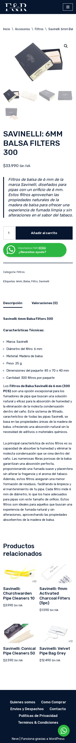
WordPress (57, 739)
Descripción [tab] (12, 303)
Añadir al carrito (44, 233)
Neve (15, 739)
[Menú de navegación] (68, 7)
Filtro (34, 281)
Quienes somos (22, 702)
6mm (19, 281)
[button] (66, 46)
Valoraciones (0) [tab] (45, 303)
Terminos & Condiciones (38, 723)
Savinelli (44, 281)
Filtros (39, 29)
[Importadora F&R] (15, 7)
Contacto (58, 709)
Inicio (6, 29)
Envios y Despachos (27, 709)
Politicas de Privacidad (38, 716)
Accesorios (22, 29)
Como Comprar (53, 702)
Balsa (26, 281)
